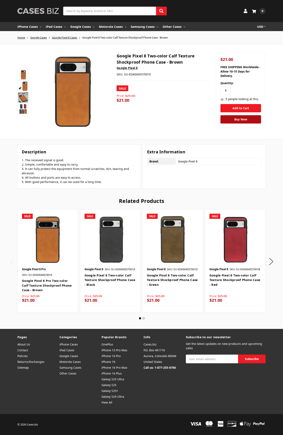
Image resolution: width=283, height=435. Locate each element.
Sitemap (23, 368)
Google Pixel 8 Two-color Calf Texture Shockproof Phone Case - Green (172, 280)
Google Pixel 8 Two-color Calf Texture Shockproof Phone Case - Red (234, 280)
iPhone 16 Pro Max (114, 368)
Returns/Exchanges (30, 362)
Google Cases (80, 26)
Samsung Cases (143, 26)
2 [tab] (144, 318)
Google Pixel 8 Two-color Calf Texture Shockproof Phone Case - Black (110, 280)
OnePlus (107, 344)
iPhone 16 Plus (112, 373)
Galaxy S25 (109, 385)
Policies (22, 356)
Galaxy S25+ (110, 391)
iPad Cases (54, 26)
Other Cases (172, 26)
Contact (22, 350)
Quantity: (226, 83)
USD (260, 26)
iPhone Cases (27, 26)
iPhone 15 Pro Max (114, 350)
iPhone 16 (108, 362)
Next (271, 261)
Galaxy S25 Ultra (113, 379)
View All (107, 402)
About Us (23, 344)
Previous (12, 261)
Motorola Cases (111, 26)
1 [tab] (140, 318)
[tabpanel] (47, 261)
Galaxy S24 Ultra (113, 397)
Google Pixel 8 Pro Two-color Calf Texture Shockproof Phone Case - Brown (47, 285)
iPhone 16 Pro (111, 356)
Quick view (47, 239)
